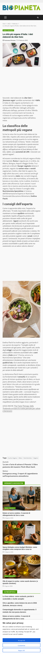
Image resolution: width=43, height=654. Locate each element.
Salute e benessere (8, 30)
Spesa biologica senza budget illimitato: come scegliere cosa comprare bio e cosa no (21, 533)
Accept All (21, 640)
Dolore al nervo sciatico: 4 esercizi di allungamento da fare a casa (21, 498)
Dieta (20, 458)
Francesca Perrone (10, 40)
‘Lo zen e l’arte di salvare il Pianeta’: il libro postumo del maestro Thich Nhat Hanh (20, 464)
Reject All (21, 650)
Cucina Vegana (12, 458)
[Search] (38, 17)
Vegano (35, 458)
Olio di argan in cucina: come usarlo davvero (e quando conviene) (21, 567)
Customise (21, 645)
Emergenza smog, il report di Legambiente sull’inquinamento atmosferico (20, 473)
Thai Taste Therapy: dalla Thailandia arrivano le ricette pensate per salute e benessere (21, 408)
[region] (21, 637)
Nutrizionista (28, 458)
